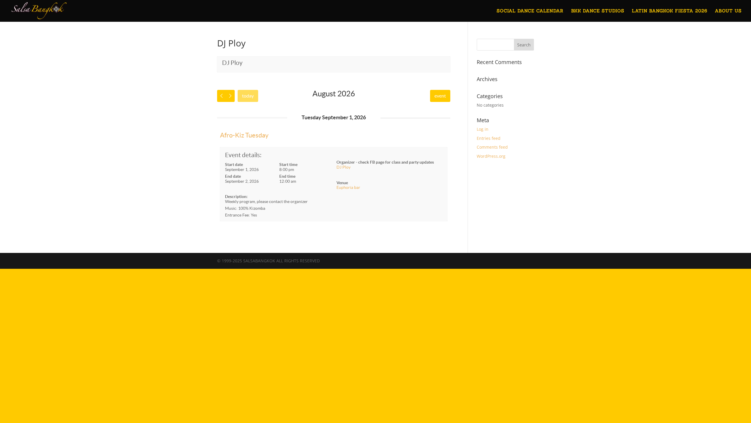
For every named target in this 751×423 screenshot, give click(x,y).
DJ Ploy (232, 62)
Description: (236, 196)
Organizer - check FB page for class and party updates (385, 162)
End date (233, 176)
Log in (482, 129)
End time (287, 176)
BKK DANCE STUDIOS (597, 11)
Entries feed (488, 138)
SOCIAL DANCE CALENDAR (530, 11)
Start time (288, 164)
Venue (342, 182)
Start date (234, 164)
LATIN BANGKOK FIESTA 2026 (669, 11)
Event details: (243, 155)
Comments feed (492, 147)
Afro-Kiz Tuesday (244, 135)
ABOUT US (728, 11)
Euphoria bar (348, 187)
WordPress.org (491, 156)
